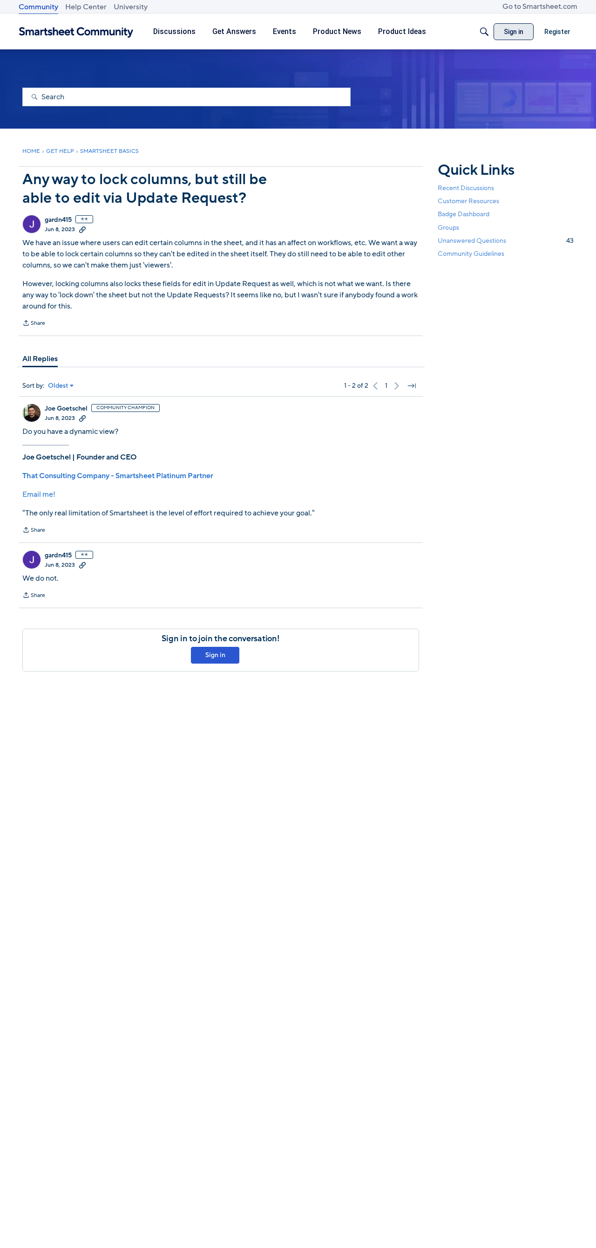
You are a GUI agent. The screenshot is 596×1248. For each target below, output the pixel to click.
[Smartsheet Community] (76, 32)
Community (38, 7)
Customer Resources (468, 201)
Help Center (86, 7)
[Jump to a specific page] (411, 385)
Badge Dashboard (463, 214)
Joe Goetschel (66, 409)
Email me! (38, 494)
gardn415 (58, 220)
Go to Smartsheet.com (539, 6)
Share (33, 324)
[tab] (40, 359)
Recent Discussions (466, 188)
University (131, 7)
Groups (448, 227)
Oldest (58, 386)
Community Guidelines (471, 253)
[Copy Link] (82, 229)
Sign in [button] (215, 655)
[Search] (484, 31)
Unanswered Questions (506, 240)
